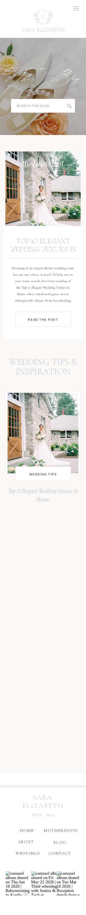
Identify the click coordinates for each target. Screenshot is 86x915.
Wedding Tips (43, 474)
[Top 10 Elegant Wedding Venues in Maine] (43, 193)
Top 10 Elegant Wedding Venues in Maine (43, 249)
